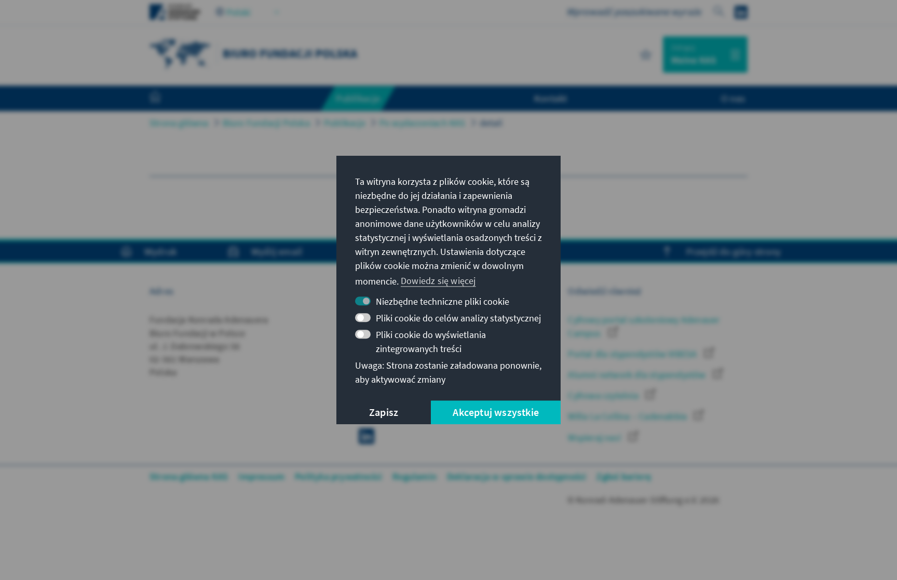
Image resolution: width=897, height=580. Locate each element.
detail (491, 123)
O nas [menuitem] (733, 98)
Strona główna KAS (189, 476)
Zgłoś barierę (623, 476)
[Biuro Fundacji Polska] (181, 53)
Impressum (261, 476)
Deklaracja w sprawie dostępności (516, 476)
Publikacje (344, 123)
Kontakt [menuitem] (550, 98)
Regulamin (414, 476)
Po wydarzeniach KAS (422, 123)
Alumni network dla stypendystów (638, 375)
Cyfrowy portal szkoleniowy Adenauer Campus (643, 326)
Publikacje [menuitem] (358, 98)
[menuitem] (166, 98)
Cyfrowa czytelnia (604, 395)
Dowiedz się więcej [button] (438, 281)
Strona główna (179, 123)
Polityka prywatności (338, 476)
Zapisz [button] (383, 412)
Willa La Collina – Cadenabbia (628, 416)
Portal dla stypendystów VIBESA (633, 354)
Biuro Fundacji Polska (266, 123)
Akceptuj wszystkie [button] (496, 412)
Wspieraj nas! (595, 437)
